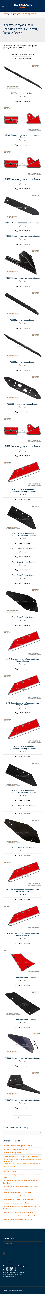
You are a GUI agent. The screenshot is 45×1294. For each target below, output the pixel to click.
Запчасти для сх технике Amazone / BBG (17, 1192)
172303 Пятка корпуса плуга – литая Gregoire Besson (22, 180)
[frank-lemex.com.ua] (22, 6)
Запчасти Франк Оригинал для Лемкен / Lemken (21, 1157)
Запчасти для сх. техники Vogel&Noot (15, 1196)
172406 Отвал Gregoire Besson (22, 617)
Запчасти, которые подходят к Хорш (15, 1149)
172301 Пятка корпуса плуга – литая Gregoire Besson (22, 136)
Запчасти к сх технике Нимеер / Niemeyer (17, 1203)
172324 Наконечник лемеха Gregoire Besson (22, 278)
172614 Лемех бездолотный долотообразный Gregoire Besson (22, 934)
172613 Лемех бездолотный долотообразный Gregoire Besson (22, 891)
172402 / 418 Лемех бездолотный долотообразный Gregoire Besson (22, 535)
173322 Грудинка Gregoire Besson (23, 1019)
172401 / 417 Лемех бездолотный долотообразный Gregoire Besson (22, 491)
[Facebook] (4, 1253)
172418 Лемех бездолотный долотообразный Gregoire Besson (22, 704)
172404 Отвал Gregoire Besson (22, 562)
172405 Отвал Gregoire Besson (22, 575)
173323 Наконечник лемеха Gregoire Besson (22, 1058)
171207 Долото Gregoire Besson (22, 93)
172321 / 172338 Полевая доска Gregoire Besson (22, 223)
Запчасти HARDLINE (9, 1171)
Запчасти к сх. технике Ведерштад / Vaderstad (19, 1216)
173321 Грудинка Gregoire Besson (23, 977)
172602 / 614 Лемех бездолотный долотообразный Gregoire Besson (22, 792)
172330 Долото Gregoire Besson (22, 320)
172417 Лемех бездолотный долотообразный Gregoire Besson (22, 660)
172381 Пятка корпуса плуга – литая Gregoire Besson (22, 447)
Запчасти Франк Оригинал (12, 1153)
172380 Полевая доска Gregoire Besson (22, 404)
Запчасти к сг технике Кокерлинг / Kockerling (18, 1146)
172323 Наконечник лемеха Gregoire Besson (22, 236)
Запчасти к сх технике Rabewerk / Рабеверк (18, 1212)
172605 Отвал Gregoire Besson (22, 806)
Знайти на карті (10, 1276)
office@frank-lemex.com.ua (14, 1272)
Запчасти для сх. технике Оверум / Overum (17, 1219)
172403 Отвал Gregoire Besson (22, 549)
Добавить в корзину (23, 101)
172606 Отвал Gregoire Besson (22, 848)
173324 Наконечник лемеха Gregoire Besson (22, 1100)
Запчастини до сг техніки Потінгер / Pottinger (18, 1199)
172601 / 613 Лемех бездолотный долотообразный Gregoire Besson (22, 748)
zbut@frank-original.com (13, 1274)
